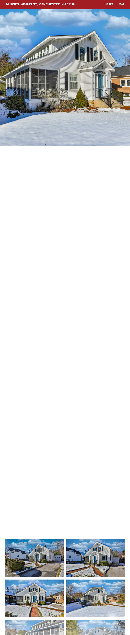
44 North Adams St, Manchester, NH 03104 (40, 4)
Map (122, 4)
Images (108, 4)
